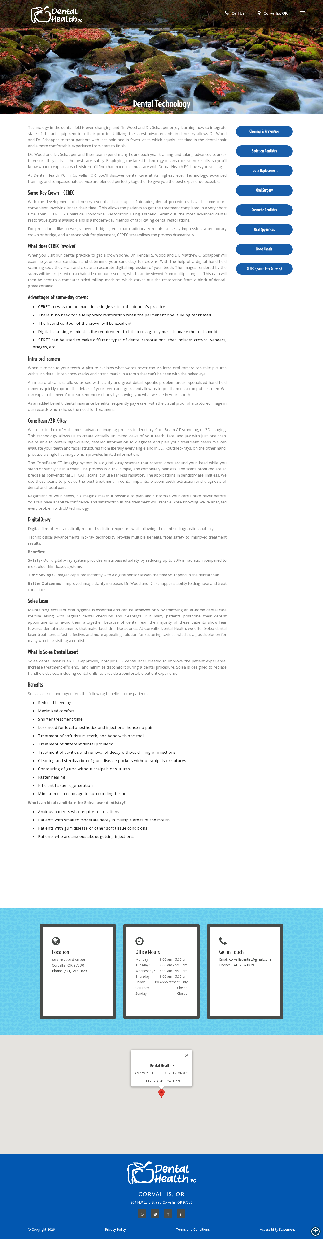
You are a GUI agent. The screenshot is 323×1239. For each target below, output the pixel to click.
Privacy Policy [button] (115, 1229)
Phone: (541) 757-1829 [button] (69, 970)
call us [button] (237, 13)
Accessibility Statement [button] (277, 1229)
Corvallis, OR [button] (275, 13)
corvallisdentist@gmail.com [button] (250, 959)
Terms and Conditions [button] (193, 1229)
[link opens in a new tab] (142, 1213)
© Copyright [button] (41, 1229)
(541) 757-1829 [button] (242, 965)
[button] (57, 14)
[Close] (186, 1055)
